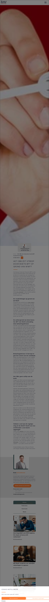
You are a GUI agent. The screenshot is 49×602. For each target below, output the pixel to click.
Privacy (4, 600)
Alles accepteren (13, 598)
